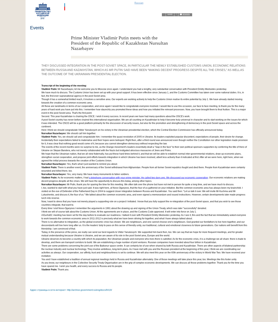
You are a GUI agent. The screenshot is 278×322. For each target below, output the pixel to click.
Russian (138, 3)
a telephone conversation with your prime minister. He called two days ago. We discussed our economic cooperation (148, 177)
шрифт (170, 14)
